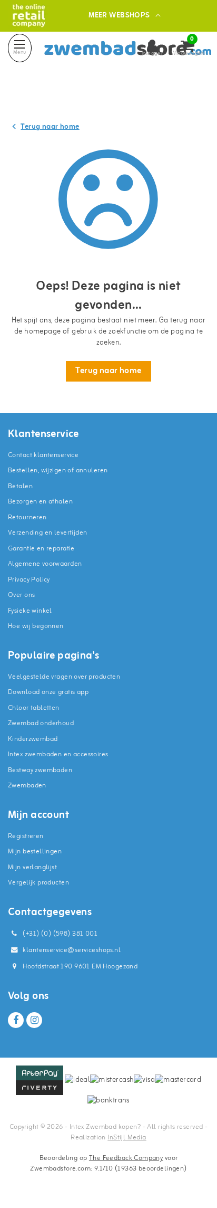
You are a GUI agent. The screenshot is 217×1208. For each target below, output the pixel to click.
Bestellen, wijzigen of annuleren (57, 470)
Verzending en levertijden (47, 532)
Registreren (26, 836)
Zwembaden (27, 785)
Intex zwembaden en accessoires (58, 754)
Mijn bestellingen (35, 851)
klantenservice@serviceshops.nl (72, 950)
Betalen (20, 486)
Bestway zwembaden (40, 770)
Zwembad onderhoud (41, 723)
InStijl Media (126, 1137)
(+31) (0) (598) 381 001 (59, 933)
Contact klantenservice (43, 455)
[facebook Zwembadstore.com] (16, 1020)
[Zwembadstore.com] (29, 15)
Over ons (21, 595)
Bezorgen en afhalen (40, 501)
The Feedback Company (126, 1158)
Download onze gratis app (48, 692)
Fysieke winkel (30, 610)
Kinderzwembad (32, 739)
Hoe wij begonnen (36, 626)
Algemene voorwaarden (45, 563)
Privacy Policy (29, 579)
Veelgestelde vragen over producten (64, 676)
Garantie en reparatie (41, 548)
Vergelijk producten (38, 882)
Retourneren (27, 517)
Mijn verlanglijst (32, 867)
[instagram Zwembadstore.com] (34, 1020)
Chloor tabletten (34, 708)
